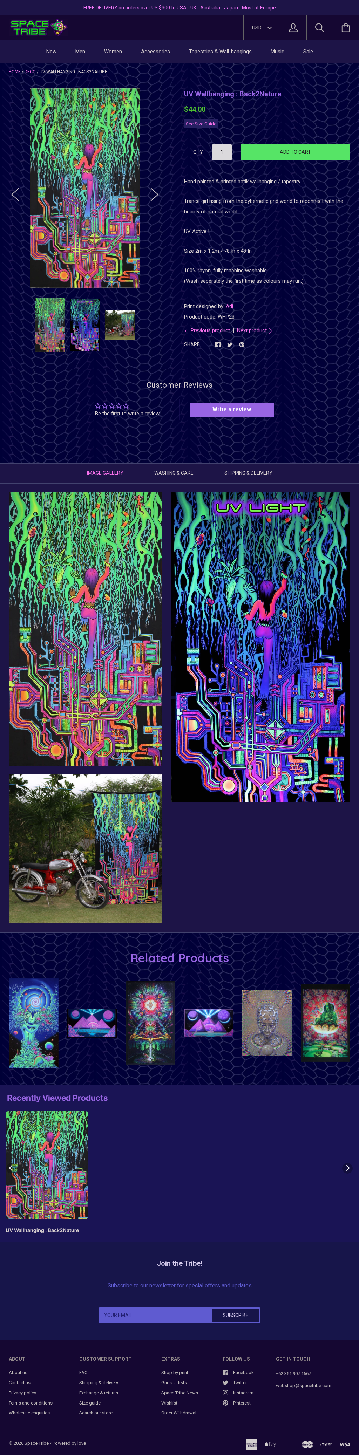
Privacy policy (22, 1392)
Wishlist (169, 1403)
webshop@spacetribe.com (303, 1385)
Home (15, 71)
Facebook (243, 1372)
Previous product (210, 330)
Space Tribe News (179, 1392)
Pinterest (242, 1403)
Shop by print (174, 1372)
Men (80, 51)
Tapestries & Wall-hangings (220, 51)
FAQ (83, 1372)
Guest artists (174, 1382)
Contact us (20, 1382)
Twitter (240, 1382)
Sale (308, 51)
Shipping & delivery (98, 1382)
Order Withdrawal (178, 1412)
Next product (252, 330)
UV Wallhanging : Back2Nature (42, 1230)
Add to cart (295, 152)
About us (18, 1372)
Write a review (231, 409)
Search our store (96, 1412)
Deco (30, 71)
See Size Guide (201, 124)
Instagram (243, 1392)
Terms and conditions (31, 1403)
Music (277, 51)
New (51, 51)
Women (113, 51)
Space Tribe (37, 1443)
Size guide (90, 1403)
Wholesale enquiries (29, 1412)
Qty (198, 152)
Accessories (155, 51)
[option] (85, 188)
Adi (229, 306)
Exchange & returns (98, 1392)
